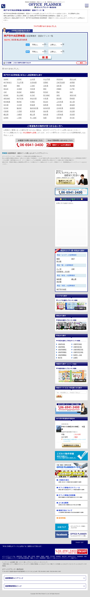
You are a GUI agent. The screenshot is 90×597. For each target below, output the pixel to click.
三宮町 (32, 86)
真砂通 (45, 111)
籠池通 (58, 98)
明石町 (45, 92)
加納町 (6, 79)
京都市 (75, 358)
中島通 (45, 98)
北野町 (19, 79)
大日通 (19, 105)
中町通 (32, 89)
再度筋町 (59, 79)
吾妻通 (72, 108)
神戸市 (60, 358)
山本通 (32, 79)
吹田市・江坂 (77, 355)
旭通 (45, 118)
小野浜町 (59, 111)
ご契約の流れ (5, 564)
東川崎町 (46, 95)
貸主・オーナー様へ (21, 562)
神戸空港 (20, 98)
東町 (45, 89)
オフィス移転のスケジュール (17, 564)
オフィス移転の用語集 (32, 564)
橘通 (5, 86)
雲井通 (58, 118)
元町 (73, 269)
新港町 (6, 95)
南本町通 (46, 108)
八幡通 (19, 114)
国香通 (45, 105)
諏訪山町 (73, 79)
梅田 (58, 259)
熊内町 (19, 102)
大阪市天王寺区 (78, 352)
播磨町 (32, 92)
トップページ (5, 562)
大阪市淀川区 (77, 347)
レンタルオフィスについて (68, 564)
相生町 (6, 89)
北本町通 (59, 108)
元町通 (45, 86)
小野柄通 (59, 114)
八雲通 (19, 111)
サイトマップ (43, 562)
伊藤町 (58, 89)
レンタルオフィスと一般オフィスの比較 (49, 564)
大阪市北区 (61, 344)
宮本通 (6, 105)
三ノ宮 (58, 269)
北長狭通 (33, 82)
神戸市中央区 (61, 289)
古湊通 (19, 89)
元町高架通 (60, 82)
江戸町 (72, 89)
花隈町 (45, 82)
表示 (81, 63)
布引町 (72, 118)
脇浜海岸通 (34, 108)
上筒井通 (59, 102)
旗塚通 (72, 105)
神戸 (73, 259)
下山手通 (20, 82)
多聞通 (72, 82)
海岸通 (13, 40)
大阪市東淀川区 (78, 349)
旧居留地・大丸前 (63, 272)
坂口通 (72, 102)
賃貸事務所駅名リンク (13, 586)
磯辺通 (6, 114)
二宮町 (19, 118)
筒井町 (6, 108)
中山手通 (46, 79)
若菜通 (72, 114)
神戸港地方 (8, 82)
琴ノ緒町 (33, 118)
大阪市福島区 (62, 349)
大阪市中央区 (77, 344)
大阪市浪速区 (62, 352)
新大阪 (58, 261)
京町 (5, 92)
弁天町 (32, 95)
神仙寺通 (33, 98)
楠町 (18, 86)
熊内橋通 (7, 102)
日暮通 (6, 111)
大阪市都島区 (62, 355)
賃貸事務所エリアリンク (14, 578)
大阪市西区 (61, 347)
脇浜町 (19, 108)
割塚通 (32, 105)
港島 (58, 95)
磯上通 (19, 40)
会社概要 (12, 562)
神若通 (58, 105)
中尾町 (32, 102)
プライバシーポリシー (33, 562)
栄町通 (58, 86)
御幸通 (24, 40)
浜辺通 (72, 111)
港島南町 (7, 98)
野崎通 (72, 98)
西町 (58, 92)
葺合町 (45, 102)
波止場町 (20, 95)
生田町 (6, 118)
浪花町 (19, 92)
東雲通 (32, 111)
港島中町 (73, 95)
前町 (71, 92)
